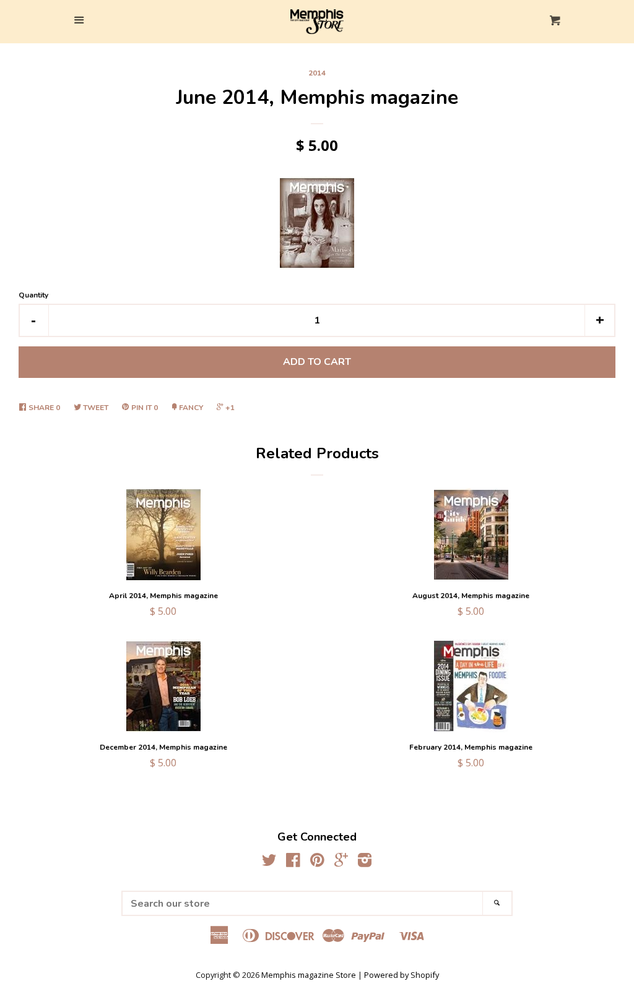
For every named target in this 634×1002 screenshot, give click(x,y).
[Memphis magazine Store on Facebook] (293, 862)
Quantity (33, 295)
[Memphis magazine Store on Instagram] (364, 862)
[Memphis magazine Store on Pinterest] (317, 862)
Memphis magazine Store (308, 974)
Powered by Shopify (401, 974)
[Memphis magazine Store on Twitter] (269, 862)
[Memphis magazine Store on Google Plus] (341, 862)
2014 (317, 73)
